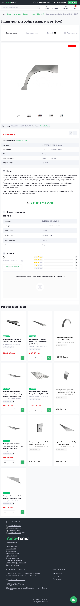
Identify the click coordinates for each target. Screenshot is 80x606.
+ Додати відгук (12, 266)
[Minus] (5, 358)
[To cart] (22, 358)
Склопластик (11, 551)
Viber (58, 576)
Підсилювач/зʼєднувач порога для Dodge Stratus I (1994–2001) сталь (38, 341)
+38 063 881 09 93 (14, 526)
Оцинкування (11, 549)
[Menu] (3, 2)
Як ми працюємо (12, 553)
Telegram (59, 573)
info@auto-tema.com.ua (16, 580)
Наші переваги (11, 546)
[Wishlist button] (70, 133)
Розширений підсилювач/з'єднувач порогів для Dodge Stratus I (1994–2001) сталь (13, 394)
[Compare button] (75, 133)
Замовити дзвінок (59, 2)
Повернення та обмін (14, 560)
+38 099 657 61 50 (14, 530)
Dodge (25, 14)
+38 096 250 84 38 (14, 528)
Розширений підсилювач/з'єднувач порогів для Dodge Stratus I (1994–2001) (13, 446)
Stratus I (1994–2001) (37, 14)
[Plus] (13, 358)
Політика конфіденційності (16, 563)
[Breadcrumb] (4, 14)
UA (74, 2)
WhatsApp (59, 579)
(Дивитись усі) (21, 140)
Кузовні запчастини (14, 14)
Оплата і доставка (12, 558)
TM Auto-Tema (45, 126)
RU (70, 2)
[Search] (38, 7)
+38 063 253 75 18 (14, 533)
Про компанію (11, 556)
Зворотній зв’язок (12, 565)
